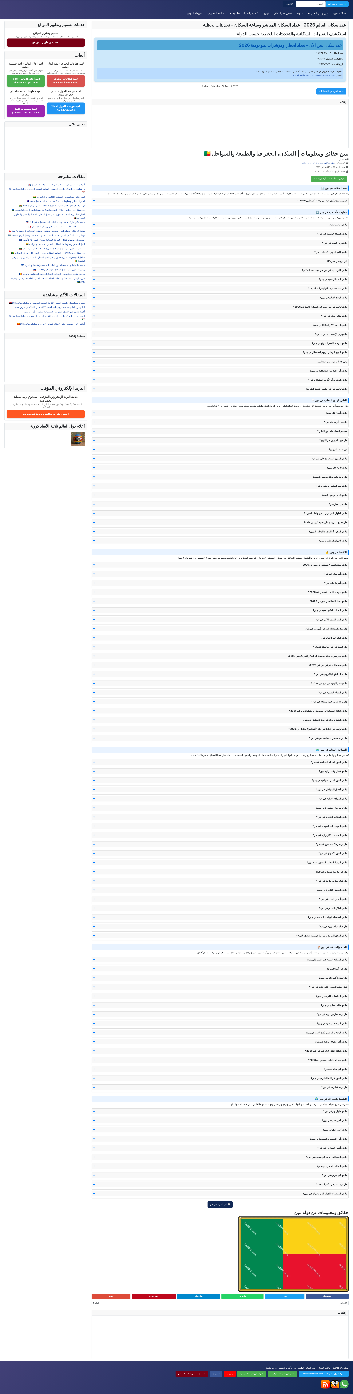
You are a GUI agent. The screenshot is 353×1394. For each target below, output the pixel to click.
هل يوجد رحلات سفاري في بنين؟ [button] (331, 844)
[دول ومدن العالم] (309, 13)
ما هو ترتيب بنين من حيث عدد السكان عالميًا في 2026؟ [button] (320, 306)
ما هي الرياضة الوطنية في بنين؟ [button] (332, 1023)
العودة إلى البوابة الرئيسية (251, 1374)
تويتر (284, 1296)
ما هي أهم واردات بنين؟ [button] (335, 583)
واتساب (242, 1296)
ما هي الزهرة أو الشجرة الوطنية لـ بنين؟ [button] (328, 531)
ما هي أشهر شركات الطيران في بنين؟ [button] (329, 1078)
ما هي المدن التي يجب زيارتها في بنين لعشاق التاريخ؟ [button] (321, 935)
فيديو (266, 13)
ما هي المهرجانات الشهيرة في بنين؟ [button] (329, 826)
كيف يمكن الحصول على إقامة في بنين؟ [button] (328, 987)
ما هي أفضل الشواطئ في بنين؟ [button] (331, 789)
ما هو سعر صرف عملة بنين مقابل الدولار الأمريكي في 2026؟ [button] (317, 656)
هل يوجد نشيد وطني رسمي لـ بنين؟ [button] (330, 476)
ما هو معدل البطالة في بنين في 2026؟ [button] (328, 601)
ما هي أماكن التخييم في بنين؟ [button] (333, 908)
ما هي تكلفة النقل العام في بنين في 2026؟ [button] (326, 1050)
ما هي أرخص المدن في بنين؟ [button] (333, 899)
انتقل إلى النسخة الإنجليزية (282, 1374)
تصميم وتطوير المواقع (45, 42)
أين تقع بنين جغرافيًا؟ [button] (337, 261)
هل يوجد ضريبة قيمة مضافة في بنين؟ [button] (329, 701)
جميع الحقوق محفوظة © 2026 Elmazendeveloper (323, 1374)
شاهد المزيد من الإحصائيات (331, 91)
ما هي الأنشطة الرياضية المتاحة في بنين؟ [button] (327, 917)
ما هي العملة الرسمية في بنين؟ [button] (332, 233)
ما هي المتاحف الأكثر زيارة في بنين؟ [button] (329, 835)
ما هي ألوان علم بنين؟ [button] (336, 413)
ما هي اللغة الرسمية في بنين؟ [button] (333, 279)
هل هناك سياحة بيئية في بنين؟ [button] (333, 926)
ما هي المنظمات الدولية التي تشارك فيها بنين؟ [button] (325, 1193)
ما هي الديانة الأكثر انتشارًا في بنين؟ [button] (330, 325)
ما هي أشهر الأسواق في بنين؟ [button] (332, 853)
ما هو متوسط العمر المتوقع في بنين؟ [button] (329, 343)
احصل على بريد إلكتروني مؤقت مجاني (46, 414)
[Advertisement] (263, 126)
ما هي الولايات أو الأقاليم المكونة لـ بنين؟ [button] (327, 379)
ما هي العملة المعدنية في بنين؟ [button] (332, 692)
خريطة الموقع (194, 13)
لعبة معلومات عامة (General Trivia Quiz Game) (26, 111)
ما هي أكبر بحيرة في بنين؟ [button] (334, 1120)
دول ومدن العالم (319, 13)
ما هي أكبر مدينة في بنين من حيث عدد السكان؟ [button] (324, 270)
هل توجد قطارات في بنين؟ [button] (334, 1087)
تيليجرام (199, 1296)
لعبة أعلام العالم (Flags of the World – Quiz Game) (26, 81)
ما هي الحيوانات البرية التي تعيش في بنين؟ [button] (326, 1157)
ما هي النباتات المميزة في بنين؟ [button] (332, 1166)
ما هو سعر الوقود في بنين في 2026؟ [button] (329, 683)
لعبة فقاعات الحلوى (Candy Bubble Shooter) (65, 81)
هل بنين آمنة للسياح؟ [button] (337, 968)
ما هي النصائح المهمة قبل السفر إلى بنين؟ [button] (327, 959)
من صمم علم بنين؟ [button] (338, 449)
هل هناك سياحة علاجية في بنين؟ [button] (331, 880)
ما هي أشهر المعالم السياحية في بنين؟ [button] (329, 762)
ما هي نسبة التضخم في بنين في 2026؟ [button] (328, 665)
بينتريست (153, 1296)
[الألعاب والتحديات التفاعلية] (231, 13)
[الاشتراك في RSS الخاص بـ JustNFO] (325, 1384)
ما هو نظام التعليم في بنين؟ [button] (334, 1005)
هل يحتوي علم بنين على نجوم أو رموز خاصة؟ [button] (325, 522)
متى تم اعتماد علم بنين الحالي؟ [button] (332, 431)
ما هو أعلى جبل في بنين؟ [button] (335, 1129)
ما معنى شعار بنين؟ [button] (338, 504)
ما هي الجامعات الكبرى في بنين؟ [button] (331, 996)
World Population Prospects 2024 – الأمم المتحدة (314, 75)
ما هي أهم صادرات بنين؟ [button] (335, 573)
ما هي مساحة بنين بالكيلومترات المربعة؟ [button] (327, 288)
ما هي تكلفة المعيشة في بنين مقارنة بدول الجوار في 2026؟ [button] (318, 710)
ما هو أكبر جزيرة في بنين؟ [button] (334, 1175)
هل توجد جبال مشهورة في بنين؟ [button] (331, 807)
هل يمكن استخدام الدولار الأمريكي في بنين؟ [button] (326, 628)
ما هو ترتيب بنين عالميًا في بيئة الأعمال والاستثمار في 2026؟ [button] (317, 729)
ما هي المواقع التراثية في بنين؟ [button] (332, 798)
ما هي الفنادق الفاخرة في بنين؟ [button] (332, 890)
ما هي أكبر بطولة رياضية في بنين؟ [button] (331, 1041)
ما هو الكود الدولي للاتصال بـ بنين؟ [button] (330, 252)
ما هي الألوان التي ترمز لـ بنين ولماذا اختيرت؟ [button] (325, 513)
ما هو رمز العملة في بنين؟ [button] (334, 243)
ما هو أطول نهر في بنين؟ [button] (335, 1111)
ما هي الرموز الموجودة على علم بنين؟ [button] (328, 458)
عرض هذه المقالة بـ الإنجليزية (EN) (329, 179)
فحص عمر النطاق (283, 13)
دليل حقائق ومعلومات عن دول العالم (318, 163)
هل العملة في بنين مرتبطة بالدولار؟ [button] (330, 646)
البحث (288, 4)
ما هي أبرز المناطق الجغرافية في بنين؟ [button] (328, 370)
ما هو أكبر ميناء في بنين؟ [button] (335, 1069)
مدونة (300, 13)
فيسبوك (327, 1296)
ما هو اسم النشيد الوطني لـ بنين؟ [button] (331, 485)
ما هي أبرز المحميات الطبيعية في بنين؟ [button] (328, 1138)
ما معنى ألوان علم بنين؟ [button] (335, 422)
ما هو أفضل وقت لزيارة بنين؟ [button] (333, 771)
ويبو (111, 1296)
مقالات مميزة (339, 13)
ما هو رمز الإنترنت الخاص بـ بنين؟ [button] (331, 334)
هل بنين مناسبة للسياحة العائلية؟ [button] (331, 871)
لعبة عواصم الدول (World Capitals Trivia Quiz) (65, 108)
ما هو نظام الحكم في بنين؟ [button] (334, 316)
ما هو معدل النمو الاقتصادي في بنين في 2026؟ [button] (324, 564)
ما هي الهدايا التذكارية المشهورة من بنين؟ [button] (327, 862)
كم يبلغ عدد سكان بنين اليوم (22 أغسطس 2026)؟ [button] (322, 200)
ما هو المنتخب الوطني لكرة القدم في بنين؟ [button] (326, 1032)
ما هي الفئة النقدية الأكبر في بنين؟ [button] (330, 619)
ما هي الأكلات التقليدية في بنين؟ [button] (331, 817)
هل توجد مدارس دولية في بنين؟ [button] (331, 1014)
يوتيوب (230, 1374)
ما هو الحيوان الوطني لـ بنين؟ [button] (333, 540)
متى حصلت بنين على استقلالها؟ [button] (332, 361)
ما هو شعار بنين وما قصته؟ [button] (334, 495)
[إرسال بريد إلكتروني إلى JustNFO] (334, 1384)
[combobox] (311, 4)
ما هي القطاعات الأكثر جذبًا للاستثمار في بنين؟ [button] (325, 719)
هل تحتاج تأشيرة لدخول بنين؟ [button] (333, 977)
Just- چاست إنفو (337, 4)
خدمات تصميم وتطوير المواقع (191, 1374)
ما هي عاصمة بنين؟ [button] (338, 224)
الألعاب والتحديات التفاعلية (246, 13)
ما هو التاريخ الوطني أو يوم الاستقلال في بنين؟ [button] (325, 352)
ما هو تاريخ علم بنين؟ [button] (337, 467)
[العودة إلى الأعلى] (4, 1389)
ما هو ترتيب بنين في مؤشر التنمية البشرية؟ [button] (326, 389)
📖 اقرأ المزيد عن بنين (220, 1204)
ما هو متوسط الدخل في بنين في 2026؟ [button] (327, 592)
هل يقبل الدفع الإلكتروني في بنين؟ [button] (330, 674)
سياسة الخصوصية (215, 13)
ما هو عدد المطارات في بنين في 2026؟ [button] (327, 1060)
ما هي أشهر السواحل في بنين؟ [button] (332, 1148)
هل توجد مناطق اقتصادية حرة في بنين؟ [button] (328, 738)
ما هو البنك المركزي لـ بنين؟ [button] (334, 637)
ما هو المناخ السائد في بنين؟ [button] (333, 297)
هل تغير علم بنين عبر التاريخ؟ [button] (333, 440)
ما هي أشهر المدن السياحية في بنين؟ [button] (329, 780)
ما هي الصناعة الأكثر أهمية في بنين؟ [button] (330, 610)
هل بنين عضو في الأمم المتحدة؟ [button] (331, 1184)
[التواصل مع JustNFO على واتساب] (344, 1384)
